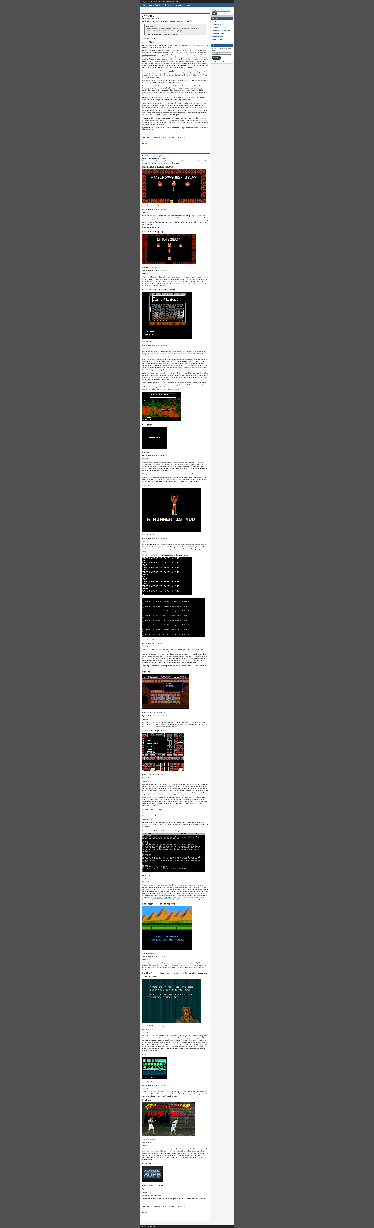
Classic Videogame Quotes (153, 155)
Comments (162, 18)
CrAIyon (159, 92)
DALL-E (163, 21)
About (189, 5)
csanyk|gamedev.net (218, 24)
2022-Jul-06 (147, 18)
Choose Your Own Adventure (192, 52)
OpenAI (171, 71)
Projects (168, 5)
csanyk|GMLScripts (217, 36)
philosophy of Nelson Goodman (162, 898)
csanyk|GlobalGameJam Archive (221, 30)
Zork (154, 21)
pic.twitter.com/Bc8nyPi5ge (173, 31)
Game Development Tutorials (151, 5)
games (155, 158)
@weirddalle (176, 75)
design (155, 18)
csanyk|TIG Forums (217, 39)
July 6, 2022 (173, 34)
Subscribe (216, 57)
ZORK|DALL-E (148, 16)
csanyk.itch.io (216, 22)
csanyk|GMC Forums (218, 33)
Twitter (170, 21)
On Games (179, 5)
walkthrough (153, 45)
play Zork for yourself (157, 128)
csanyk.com (145, 1)
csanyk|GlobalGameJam (219, 27)
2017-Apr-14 (147, 158)
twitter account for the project (174, 82)
